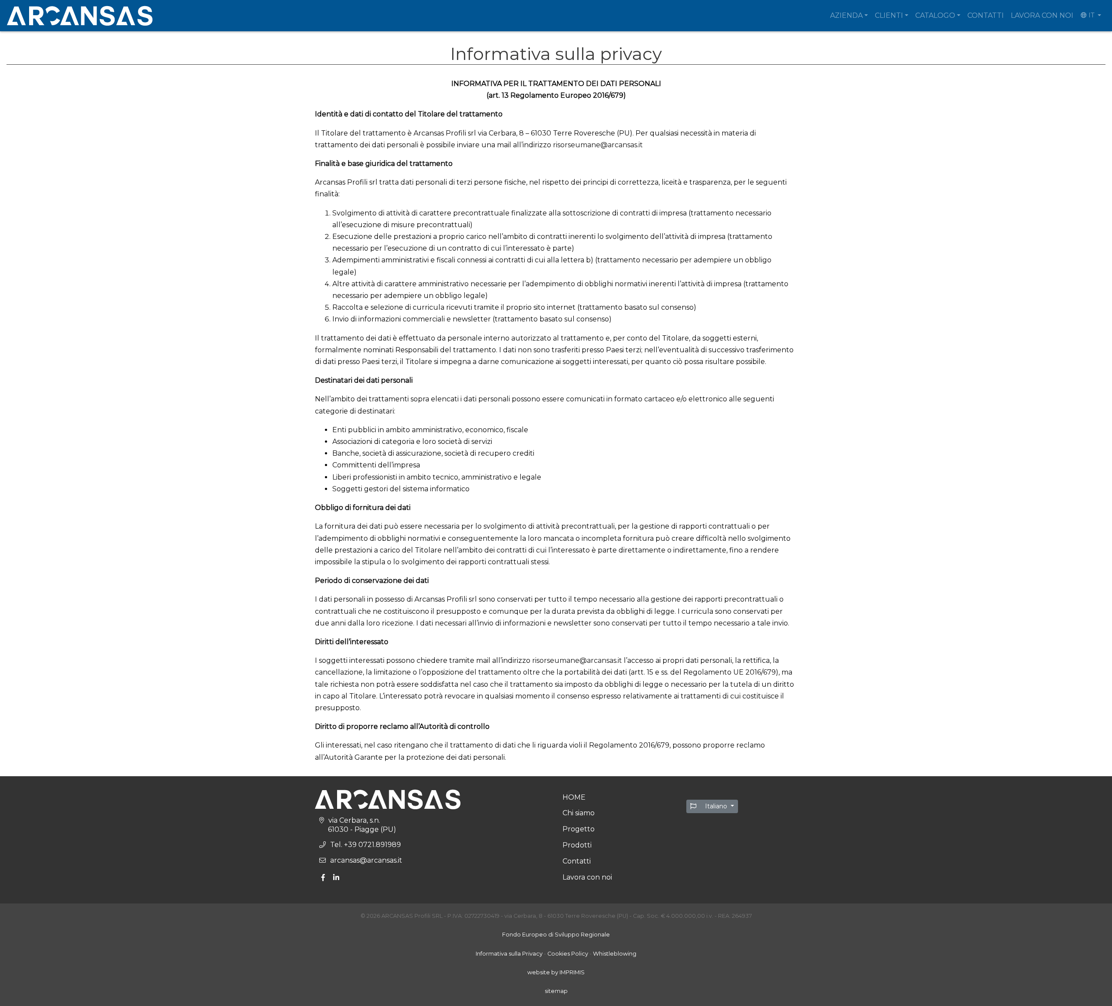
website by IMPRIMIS (556, 972)
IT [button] (1091, 15)
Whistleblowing (614, 953)
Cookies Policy (567, 953)
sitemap (556, 991)
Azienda (846, 15)
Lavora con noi (1042, 15)
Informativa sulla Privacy (509, 953)
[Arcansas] (79, 15)
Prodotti (577, 845)
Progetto (579, 829)
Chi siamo (579, 813)
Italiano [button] (716, 806)
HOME (574, 797)
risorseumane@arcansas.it (598, 145)
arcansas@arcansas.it (366, 860)
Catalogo (935, 15)
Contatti (985, 15)
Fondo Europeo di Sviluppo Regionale (556, 934)
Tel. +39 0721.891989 (365, 845)
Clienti (889, 15)
